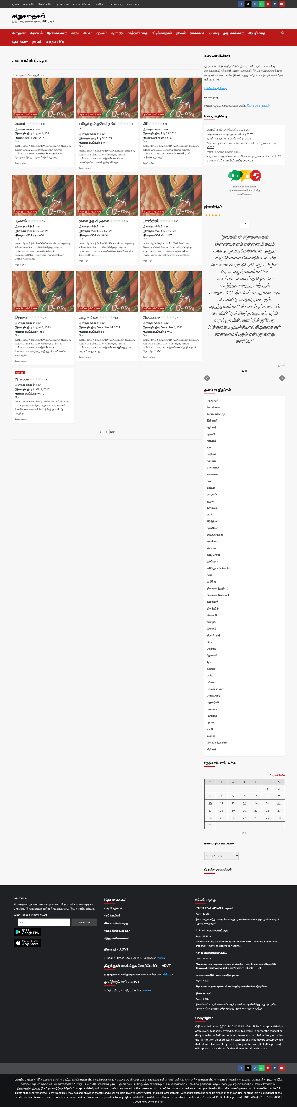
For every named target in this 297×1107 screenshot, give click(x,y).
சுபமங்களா (212, 541)
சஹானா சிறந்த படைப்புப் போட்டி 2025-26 (230, 160)
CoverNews (140, 1101)
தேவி (210, 661)
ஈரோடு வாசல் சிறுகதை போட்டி (224, 151)
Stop (246, 371)
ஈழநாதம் (211, 440)
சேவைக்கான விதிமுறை (117, 930)
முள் (209, 993)
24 (210, 817)
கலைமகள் (212, 474)
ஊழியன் (211, 454)
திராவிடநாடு (214, 635)
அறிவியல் (36, 33)
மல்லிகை (212, 708)
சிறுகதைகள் (29, 15)
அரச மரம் (31, 379)
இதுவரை (31, 317)
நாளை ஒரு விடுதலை (103, 221)
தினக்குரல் (212, 601)
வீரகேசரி (212, 749)
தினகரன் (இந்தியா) (217, 588)
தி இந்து (211, 581)
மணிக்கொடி (213, 695)
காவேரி (211, 487)
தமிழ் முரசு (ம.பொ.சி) (218, 568)
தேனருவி (212, 655)
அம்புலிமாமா (214, 407)
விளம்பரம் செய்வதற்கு (116, 923)
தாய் (209, 574)
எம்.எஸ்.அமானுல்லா (228, 974)
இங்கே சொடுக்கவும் (215, 88)
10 (210, 803)
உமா (209, 447)
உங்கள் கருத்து (115, 3)
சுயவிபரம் (99, 3)
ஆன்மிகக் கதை (57, 33)
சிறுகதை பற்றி (62, 3)
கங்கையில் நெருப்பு (217, 952)
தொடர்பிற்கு (133, 3)
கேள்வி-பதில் (44, 3)
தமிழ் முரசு (212, 561)
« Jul (243, 832)
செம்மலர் (212, 547)
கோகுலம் (212, 507)
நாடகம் (36, 42)
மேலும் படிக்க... (21, 163)
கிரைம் (88, 33)
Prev (207, 378)
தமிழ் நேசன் (213, 554)
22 (267, 810)
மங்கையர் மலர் (215, 688)
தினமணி (212, 615)
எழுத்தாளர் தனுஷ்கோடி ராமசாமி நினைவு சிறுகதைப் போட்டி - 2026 (244, 156)
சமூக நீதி (117, 33)
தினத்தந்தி (213, 608)
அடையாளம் (161, 317)
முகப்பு (15, 3)
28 (255, 817)
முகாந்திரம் (160, 221)
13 (244, 803)
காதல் (75, 33)
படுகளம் (30, 221)
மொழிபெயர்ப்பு (55, 42)
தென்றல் (211, 648)
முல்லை (211, 722)
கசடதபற (211, 460)
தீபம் (209, 641)
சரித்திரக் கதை (138, 33)
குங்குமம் (212, 494)
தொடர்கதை (20, 42)
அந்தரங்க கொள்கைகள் (117, 938)
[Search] (282, 33)
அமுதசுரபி (212, 400)
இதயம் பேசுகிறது (216, 413)
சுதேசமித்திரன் (215, 534)
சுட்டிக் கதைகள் (162, 33)
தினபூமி (211, 621)
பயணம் (30, 123)
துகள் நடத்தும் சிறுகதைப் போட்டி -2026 (229, 138)
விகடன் (211, 735)
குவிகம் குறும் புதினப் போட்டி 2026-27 (228, 129)
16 (278, 803)
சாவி (209, 514)
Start (243, 371)
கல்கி (210, 480)
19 (233, 810)
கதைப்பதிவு (29, 3)
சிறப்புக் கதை (257, 33)
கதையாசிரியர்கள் (82, 3)
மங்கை (210, 682)
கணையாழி (213, 467)
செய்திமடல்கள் (112, 915)
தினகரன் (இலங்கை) (218, 594)
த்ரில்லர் (181, 33)
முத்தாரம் (212, 715)
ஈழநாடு (211, 433)
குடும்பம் (101, 33)
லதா (38, 129)
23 (278, 810)
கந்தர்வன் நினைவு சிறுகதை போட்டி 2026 (230, 134)
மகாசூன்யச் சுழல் (218, 930)
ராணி (210, 729)
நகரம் (230, 908)
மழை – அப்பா (98, 317)
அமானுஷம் (19, 33)
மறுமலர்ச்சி (213, 702)
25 (221, 817)
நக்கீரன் (211, 668)
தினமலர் (211, 628)
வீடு (155, 123)
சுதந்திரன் (212, 527)
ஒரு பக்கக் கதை (233, 33)
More (160, 957)
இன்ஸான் (212, 420)
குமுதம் (211, 501)
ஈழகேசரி (212, 427)
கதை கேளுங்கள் (113, 907)
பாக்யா (210, 675)
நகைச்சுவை (197, 33)
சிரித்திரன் (212, 521)
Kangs (199, 952)
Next (112, 431)
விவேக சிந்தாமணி (217, 742)
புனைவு (214, 33)
